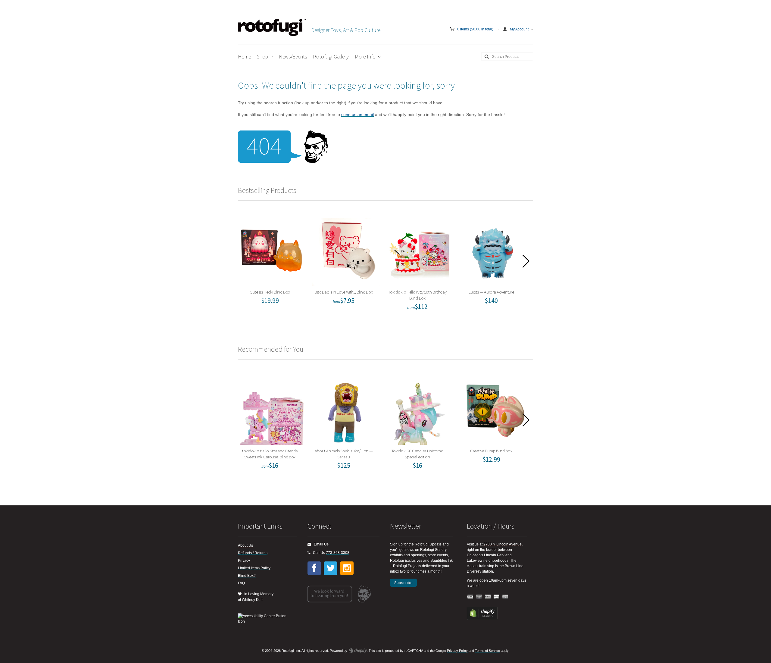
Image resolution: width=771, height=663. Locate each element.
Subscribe (403, 582)
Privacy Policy (457, 650)
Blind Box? (247, 575)
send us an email (357, 114)
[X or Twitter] (330, 568)
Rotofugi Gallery (331, 56)
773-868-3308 (337, 553)
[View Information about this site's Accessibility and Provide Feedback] (264, 618)
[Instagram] (347, 568)
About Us (245, 545)
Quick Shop (276, 263)
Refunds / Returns (252, 553)
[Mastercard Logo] (479, 597)
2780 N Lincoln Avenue (502, 544)
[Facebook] (314, 568)
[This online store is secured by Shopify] (482, 619)
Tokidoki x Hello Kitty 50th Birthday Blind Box (419, 250)
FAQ (241, 583)
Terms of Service (487, 650)
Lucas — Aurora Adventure (493, 250)
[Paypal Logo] (488, 597)
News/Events (293, 56)
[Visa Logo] (470, 597)
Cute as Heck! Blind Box (271, 250)
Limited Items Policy (254, 568)
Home (244, 56)
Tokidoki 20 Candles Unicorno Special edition (419, 409)
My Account (519, 29)
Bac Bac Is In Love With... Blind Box (345, 250)
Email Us (320, 544)
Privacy (244, 560)
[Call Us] (308, 553)
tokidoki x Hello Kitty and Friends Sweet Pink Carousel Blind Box (272, 409)
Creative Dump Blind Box (493, 409)
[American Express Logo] (505, 597)
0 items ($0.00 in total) (475, 29)
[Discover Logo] (497, 597)
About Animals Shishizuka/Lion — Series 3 (345, 409)
